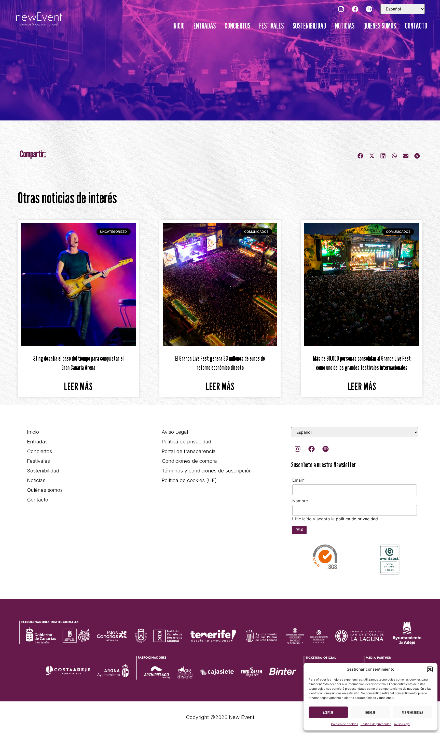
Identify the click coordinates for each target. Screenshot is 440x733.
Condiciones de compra (189, 461)
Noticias (344, 25)
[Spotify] (369, 9)
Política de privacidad (376, 724)
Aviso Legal (402, 724)
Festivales (271, 25)
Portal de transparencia (189, 451)
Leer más (78, 386)
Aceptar (328, 712)
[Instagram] (341, 9)
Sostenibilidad (309, 25)
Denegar (370, 712)
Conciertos (237, 25)
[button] (429, 669)
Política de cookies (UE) (189, 480)
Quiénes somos (379, 25)
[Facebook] (355, 9)
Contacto (416, 25)
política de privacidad (357, 518)
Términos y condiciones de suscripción (207, 471)
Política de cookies (344, 724)
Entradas (205, 25)
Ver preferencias (412, 712)
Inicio (178, 25)
